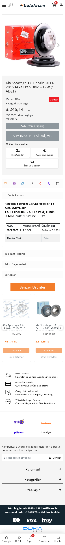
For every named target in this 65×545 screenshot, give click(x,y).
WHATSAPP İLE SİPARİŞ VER (33, 136)
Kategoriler (33, 480)
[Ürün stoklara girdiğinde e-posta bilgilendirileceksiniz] (41, 183)
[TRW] (54, 99)
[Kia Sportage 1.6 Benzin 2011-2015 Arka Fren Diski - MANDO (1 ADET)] (16, 309)
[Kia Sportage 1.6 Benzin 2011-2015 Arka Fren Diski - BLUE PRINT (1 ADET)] (49, 309)
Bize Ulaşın (32, 490)
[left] (4, 328)
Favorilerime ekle (18, 144)
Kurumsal (32, 469)
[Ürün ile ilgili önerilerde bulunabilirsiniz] (58, 183)
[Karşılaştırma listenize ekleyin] (32, 183)
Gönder (57, 457)
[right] (61, 328)
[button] (6, 45)
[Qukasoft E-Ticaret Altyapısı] (32, 529)
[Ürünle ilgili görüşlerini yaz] (24, 183)
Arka (46, 238)
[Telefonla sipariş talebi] (50, 183)
